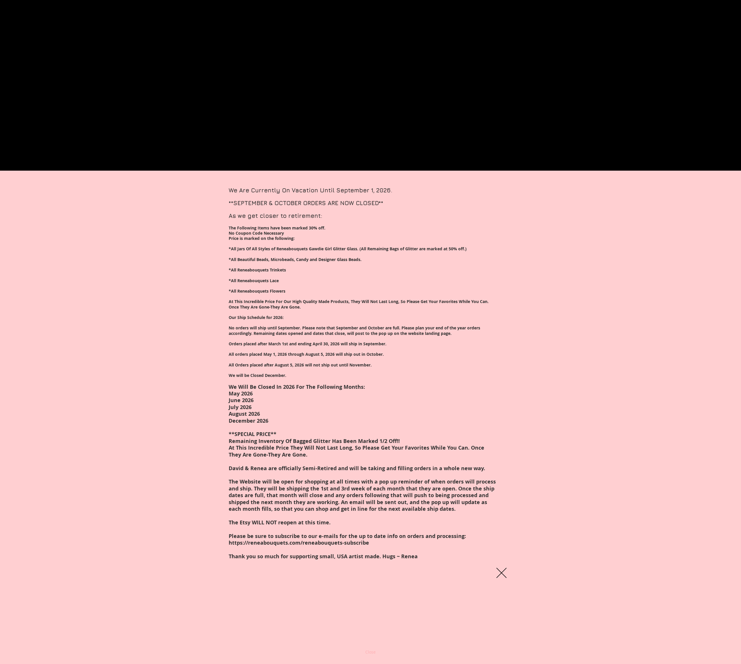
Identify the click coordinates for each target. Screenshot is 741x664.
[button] (501, 573)
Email (281, 621)
